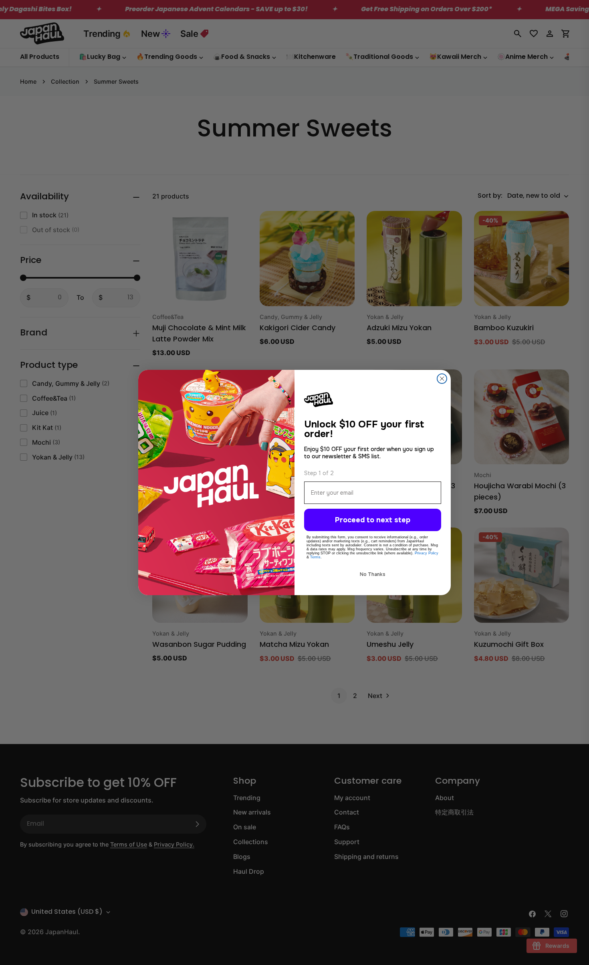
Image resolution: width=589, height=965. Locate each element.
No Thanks (372, 574)
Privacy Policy (426, 553)
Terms (315, 557)
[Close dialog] (442, 378)
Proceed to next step (372, 520)
